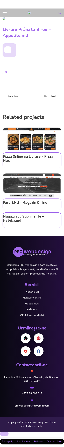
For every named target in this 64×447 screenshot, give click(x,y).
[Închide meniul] (4, 434)
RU (59, 12)
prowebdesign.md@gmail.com (32, 405)
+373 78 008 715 (32, 393)
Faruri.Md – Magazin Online (25, 203)
